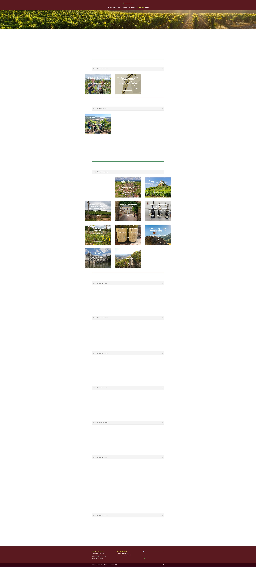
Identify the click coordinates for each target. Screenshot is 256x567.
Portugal (128, 54)
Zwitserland (159, 54)
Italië (143, 46)
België (97, 46)
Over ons (109, 7)
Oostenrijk (113, 54)
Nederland (98, 54)
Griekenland (159, 46)
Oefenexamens (126, 7)
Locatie (98, 89)
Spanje (143, 54)
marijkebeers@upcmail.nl (125, 555)
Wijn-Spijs (133, 7)
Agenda (147, 7)
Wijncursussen (116, 7)
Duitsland (113, 46)
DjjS (116, 564)
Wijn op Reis (140, 7)
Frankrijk (128, 46)
